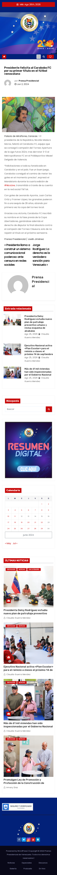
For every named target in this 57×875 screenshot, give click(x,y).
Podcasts (28, 868)
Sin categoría (34, 569)
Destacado (11, 569)
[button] (44, 56)
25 (15, 528)
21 (35, 522)
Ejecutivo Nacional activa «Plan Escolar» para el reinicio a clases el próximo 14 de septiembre (28, 670)
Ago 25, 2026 (30, 334)
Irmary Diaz (12, 787)
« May (8, 543)
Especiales (27, 862)
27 (28, 528)
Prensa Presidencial (29, 81)
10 (8, 516)
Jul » (15, 543)
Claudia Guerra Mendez (18, 618)
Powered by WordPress (17, 851)
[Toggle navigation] (39, 56)
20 (28, 522)
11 (14, 516)
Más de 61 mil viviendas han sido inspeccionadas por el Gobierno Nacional (37, 372)
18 (15, 522)
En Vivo (42, 868)
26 (22, 528)
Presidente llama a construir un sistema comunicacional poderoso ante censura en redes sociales (17, 254)
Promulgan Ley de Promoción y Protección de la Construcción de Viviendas (24, 783)
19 (21, 522)
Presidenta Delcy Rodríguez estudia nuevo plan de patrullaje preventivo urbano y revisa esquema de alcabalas (27, 613)
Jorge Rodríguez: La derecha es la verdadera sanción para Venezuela (41, 254)
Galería (13, 868)
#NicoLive (9, 185)
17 (8, 522)
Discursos (43, 862)
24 (8, 528)
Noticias (22, 569)
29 (42, 528)
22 (42, 522)
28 (35, 528)
